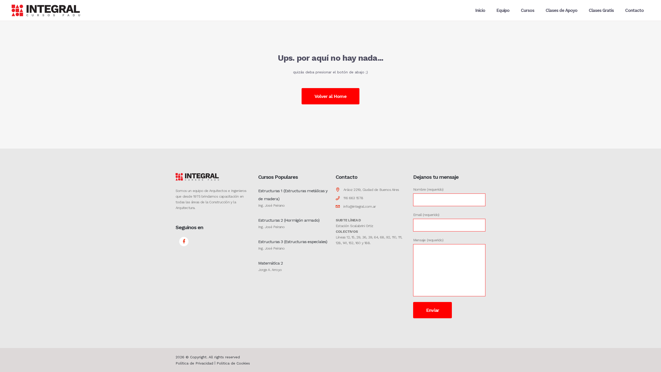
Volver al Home (330, 96)
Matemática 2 (270, 263)
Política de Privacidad (194, 363)
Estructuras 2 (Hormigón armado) (288, 220)
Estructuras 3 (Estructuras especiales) (292, 241)
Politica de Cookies (233, 363)
